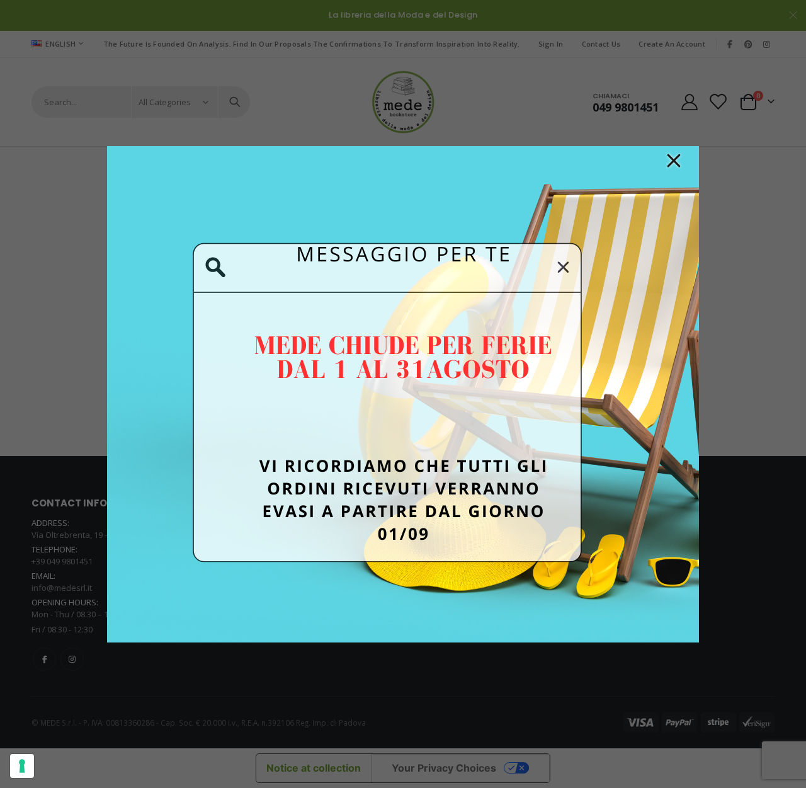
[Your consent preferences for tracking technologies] (22, 766)
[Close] (673, 161)
